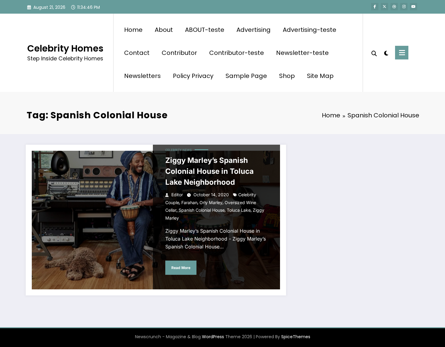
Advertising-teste (309, 29)
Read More (180, 267)
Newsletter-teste (302, 53)
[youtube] (413, 6)
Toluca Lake (239, 210)
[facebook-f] (374, 6)
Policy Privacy (193, 76)
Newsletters (142, 76)
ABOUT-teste (204, 29)
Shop (287, 76)
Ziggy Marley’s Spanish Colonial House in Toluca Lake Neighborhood (209, 171)
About (164, 29)
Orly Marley (210, 202)
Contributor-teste (236, 53)
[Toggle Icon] (401, 52)
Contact (137, 53)
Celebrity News (178, 150)
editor (177, 194)
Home (133, 29)
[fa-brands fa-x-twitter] (384, 6)
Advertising (253, 29)
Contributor (179, 53)
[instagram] (403, 6)
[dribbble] (394, 6)
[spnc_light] (386, 52)
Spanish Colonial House (202, 210)
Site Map (320, 76)
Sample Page (246, 76)
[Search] (374, 53)
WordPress (213, 337)
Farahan (189, 202)
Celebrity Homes (65, 48)
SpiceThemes (295, 337)
